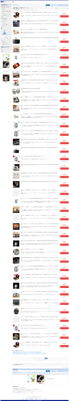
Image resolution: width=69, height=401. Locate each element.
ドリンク (3, 21)
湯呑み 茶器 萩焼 (38, 352)
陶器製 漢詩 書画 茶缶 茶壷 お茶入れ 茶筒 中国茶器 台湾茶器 (30, 88)
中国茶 (2, 50)
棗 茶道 (21, 352)
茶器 (3, 8)
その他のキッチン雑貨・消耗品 (6, 11)
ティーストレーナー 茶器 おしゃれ (35, 353)
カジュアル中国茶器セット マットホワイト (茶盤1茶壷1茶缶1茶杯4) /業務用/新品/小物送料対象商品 (36, 113)
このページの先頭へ (65, 367)
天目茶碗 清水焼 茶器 (32, 352)
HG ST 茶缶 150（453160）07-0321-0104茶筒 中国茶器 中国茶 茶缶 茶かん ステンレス (34, 54)
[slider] (1, 34)
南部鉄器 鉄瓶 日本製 (16, 352)
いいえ (33, 364)
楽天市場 (4, 41)
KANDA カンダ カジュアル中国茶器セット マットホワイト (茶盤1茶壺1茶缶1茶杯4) (34, 29)
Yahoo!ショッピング (5, 44)
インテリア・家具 (5, 24)
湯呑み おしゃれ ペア (26, 352)
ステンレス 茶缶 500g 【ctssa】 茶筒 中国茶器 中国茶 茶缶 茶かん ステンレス (33, 325)
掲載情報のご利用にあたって (17, 388)
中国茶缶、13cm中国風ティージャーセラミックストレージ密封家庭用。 (32, 249)
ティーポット (4, 9)
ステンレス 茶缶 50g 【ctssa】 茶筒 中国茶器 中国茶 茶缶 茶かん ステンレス (33, 156)
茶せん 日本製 (43, 353)
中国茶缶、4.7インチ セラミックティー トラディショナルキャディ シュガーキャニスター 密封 (36, 308)
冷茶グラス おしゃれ (27, 353)
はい (27, 364)
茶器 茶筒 (14, 353)
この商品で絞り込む (64, 34)
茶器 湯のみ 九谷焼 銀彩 (19, 353)
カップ (3, 13)
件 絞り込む (6, 37)
